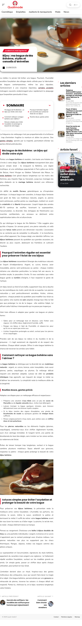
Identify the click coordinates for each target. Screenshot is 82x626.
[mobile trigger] (4, 5)
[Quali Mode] (15, 5)
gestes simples (6, 141)
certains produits (45, 88)
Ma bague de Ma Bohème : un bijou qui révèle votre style (14, 111)
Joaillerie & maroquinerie (16, 51)
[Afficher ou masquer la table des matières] (37, 105)
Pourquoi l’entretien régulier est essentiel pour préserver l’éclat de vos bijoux (39, 112)
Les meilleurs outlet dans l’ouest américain (68, 175)
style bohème (6, 175)
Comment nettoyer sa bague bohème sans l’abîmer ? (13, 118)
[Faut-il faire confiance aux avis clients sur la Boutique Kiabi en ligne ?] (61, 116)
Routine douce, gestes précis (39, 117)
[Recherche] (70, 5)
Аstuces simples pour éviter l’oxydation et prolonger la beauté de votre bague (13, 124)
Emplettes (65, 167)
